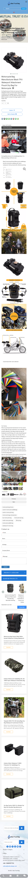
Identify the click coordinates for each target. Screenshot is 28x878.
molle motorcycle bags (7, 520)
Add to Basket (11, 114)
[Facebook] (7, 847)
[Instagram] (18, 847)
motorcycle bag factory (7, 507)
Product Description (7, 127)
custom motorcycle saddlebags (9, 509)
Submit (5, 567)
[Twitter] (13, 847)
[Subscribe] (21, 828)
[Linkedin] (10, 847)
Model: (4, 125)
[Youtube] (15, 847)
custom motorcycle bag (8, 512)
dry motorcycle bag (6, 517)
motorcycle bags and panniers (9, 515)
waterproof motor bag (7, 525)
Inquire (11, 110)
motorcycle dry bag (18, 517)
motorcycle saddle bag (7, 523)
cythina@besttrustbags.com (10, 866)
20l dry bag (18, 520)
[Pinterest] (20, 847)
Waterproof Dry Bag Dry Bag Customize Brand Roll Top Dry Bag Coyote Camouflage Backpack (10, 598)
